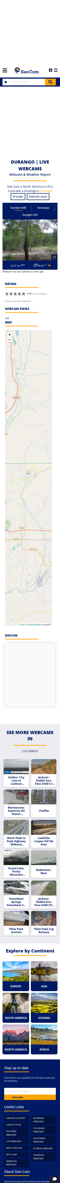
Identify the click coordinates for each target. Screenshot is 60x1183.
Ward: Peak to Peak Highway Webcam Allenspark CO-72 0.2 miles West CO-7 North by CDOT (16, 841)
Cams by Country (15, 1118)
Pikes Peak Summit (16, 930)
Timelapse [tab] (43, 207)
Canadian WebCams (38, 1156)
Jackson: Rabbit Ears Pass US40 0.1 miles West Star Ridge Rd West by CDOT (44, 780)
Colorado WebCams (39, 1130)
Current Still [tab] (18, 207)
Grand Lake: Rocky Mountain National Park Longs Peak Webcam (16, 871)
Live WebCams (13, 1141)
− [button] (9, 339)
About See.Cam (14, 1147)
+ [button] (9, 334)
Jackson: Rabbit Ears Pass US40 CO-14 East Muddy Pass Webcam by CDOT (43, 902)
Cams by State (13, 1124)
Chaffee (44, 810)
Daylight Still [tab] (30, 214)
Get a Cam (11, 1154)
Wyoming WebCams (38, 1120)
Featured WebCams (11, 1133)
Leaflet (22, 624)
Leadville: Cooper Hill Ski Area (43, 841)
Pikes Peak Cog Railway (44, 930)
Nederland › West (44, 871)
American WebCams (11, 1163)
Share (19, 196)
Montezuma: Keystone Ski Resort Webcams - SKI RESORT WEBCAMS (16, 811)
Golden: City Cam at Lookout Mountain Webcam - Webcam (16, 780)
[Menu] (5, 70)
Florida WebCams (43, 1148)
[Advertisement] (30, 32)
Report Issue (38, 196)
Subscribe (17, 1097)
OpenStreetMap (34, 624)
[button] (49, 265)
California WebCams (39, 1140)
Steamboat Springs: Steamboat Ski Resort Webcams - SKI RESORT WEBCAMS (16, 902)
